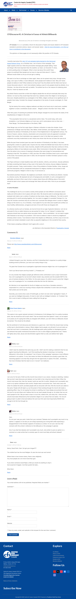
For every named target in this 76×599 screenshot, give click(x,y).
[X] (58, 571)
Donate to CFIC (56, 559)
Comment (10, 486)
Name (9, 509)
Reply (8, 247)
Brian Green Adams (16, 308)
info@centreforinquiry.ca (9, 565)
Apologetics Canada (63, 228)
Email (9, 516)
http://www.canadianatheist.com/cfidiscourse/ (28, 244)
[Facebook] (64, 571)
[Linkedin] (68, 571)
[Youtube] (54, 571)
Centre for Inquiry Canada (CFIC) (24, 2)
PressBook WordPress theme (54, 597)
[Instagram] (61, 571)
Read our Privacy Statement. (10, 580)
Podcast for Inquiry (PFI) (59, 557)
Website (9, 523)
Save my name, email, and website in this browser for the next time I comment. (32, 530)
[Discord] (54, 575)
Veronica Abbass (15, 238)
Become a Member (44, 10)
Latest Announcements (58, 555)
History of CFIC (56, 553)
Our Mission (55, 551)
